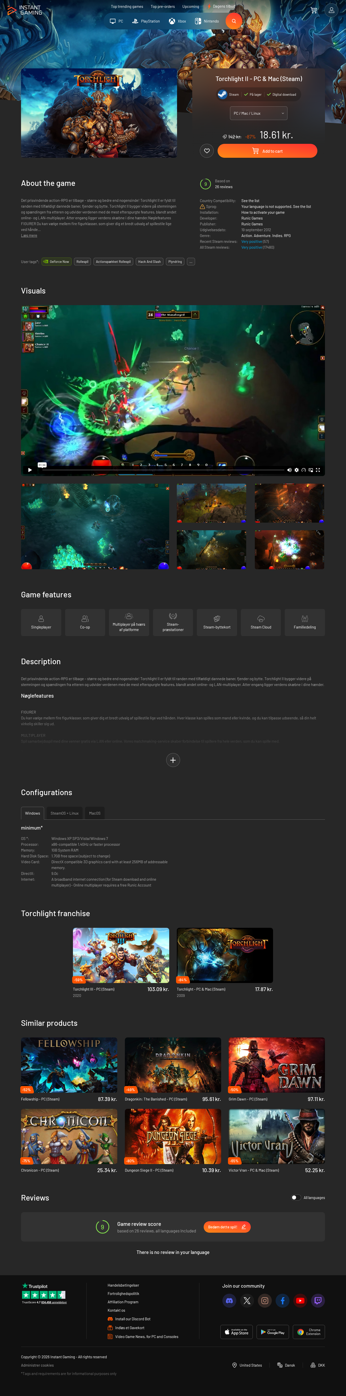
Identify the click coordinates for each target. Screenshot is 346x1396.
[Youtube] (300, 1301)
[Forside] (25, 10)
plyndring (175, 262)
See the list (250, 200)
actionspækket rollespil (113, 262)
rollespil (82, 262)
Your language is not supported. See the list (276, 206)
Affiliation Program (123, 1302)
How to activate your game (263, 212)
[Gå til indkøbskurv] (314, 10)
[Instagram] (265, 1301)
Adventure (262, 235)
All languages (314, 1197)
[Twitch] (318, 1301)
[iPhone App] (236, 1332)
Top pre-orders (163, 6)
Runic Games (252, 218)
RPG (287, 235)
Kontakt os (116, 1310)
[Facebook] (283, 1301)
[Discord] (229, 1301)
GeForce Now (59, 262)
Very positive (252, 241)
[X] (247, 1301)
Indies (277, 235)
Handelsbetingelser (123, 1285)
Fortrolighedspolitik (123, 1293)
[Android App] (273, 1332)
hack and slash (149, 262)
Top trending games (127, 6)
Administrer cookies (37, 1365)
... (191, 262)
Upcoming (190, 6)
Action (246, 235)
